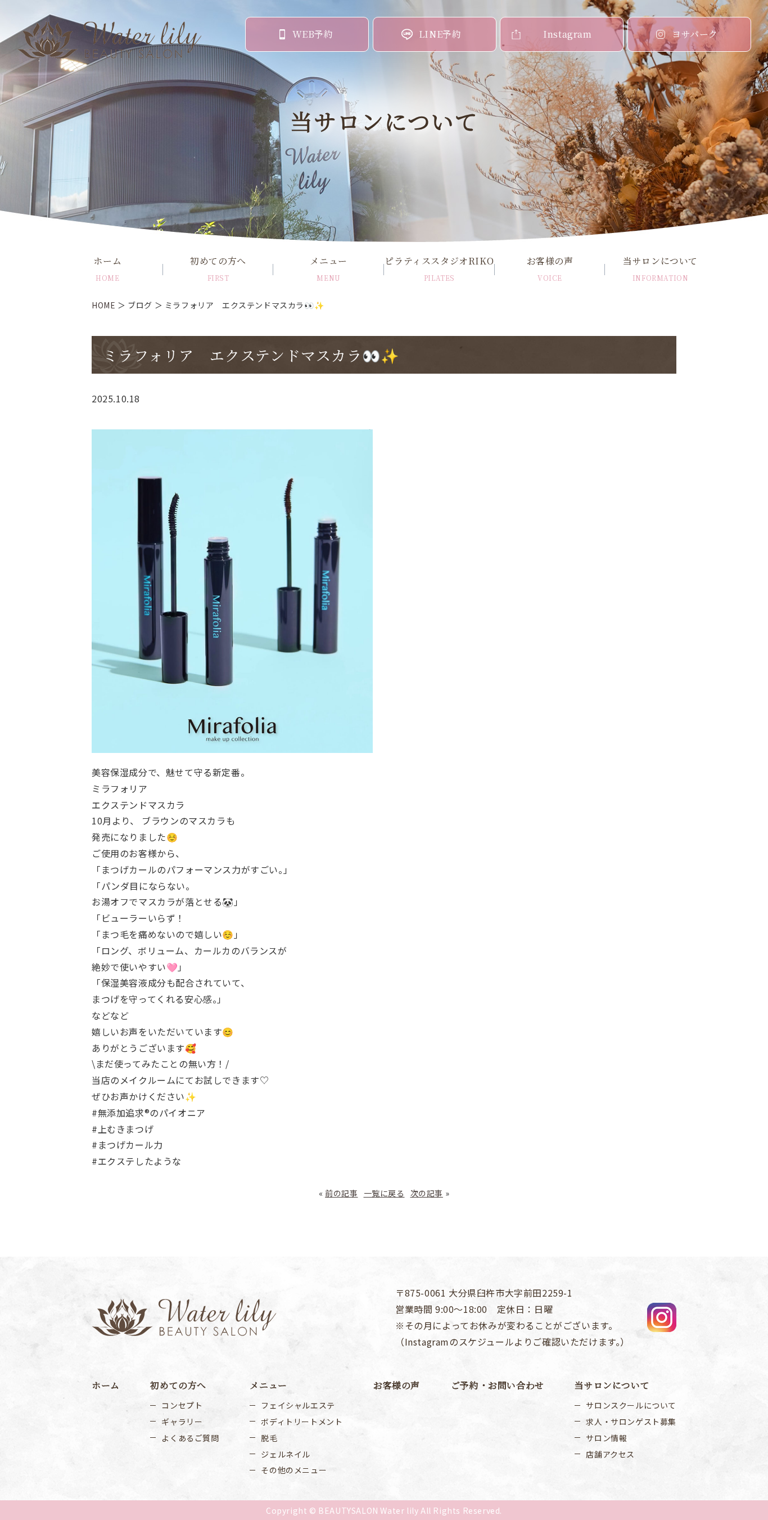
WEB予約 (312, 34)
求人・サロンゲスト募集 (631, 1421)
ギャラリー (181, 1421)
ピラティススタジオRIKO (439, 268)
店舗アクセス (610, 1454)
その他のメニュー (294, 1470)
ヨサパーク (695, 34)
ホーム (107, 268)
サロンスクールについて (631, 1405)
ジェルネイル (285, 1454)
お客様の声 (550, 268)
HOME (103, 305)
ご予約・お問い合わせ (497, 1385)
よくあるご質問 (190, 1437)
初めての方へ (218, 268)
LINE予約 (440, 34)
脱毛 (269, 1437)
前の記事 (341, 1193)
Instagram (567, 34)
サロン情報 (606, 1437)
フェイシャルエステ (298, 1405)
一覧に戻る (384, 1193)
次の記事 (426, 1193)
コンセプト (181, 1405)
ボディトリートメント (301, 1421)
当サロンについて (660, 268)
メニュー (328, 268)
